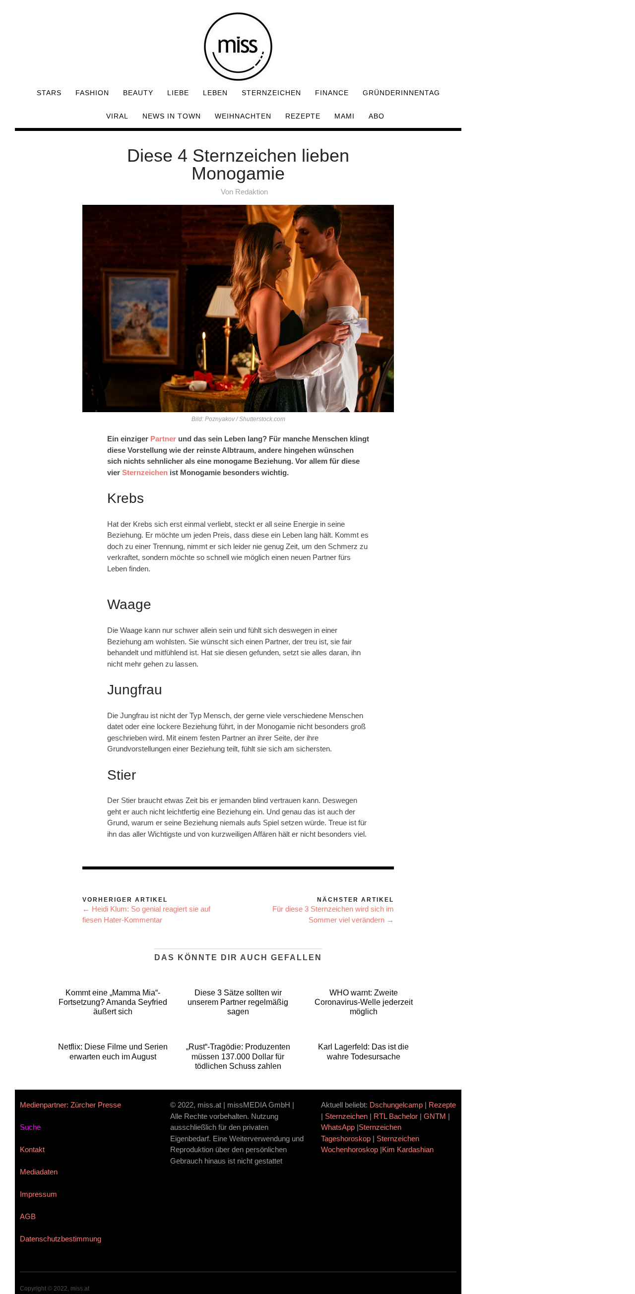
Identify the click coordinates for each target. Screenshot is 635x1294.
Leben (215, 93)
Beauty (138, 93)
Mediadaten (39, 1172)
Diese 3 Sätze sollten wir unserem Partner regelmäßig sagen (238, 1002)
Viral (117, 116)
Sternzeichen (271, 93)
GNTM (435, 1116)
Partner (163, 438)
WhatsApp (338, 1127)
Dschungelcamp (396, 1105)
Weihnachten (243, 116)
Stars (49, 93)
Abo (376, 116)
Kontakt (32, 1149)
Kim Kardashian (409, 1149)
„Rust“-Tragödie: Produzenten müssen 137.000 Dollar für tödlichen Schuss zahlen (238, 1056)
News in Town (171, 116)
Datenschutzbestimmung (60, 1238)
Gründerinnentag (401, 93)
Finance (332, 93)
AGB (28, 1216)
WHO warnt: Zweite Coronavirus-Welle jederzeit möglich (364, 1002)
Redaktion (251, 191)
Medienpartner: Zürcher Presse (70, 1105)
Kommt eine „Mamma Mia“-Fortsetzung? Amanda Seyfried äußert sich (113, 1002)
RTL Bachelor (396, 1116)
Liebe (178, 93)
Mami (344, 116)
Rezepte (302, 116)
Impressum (38, 1194)
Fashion (92, 93)
